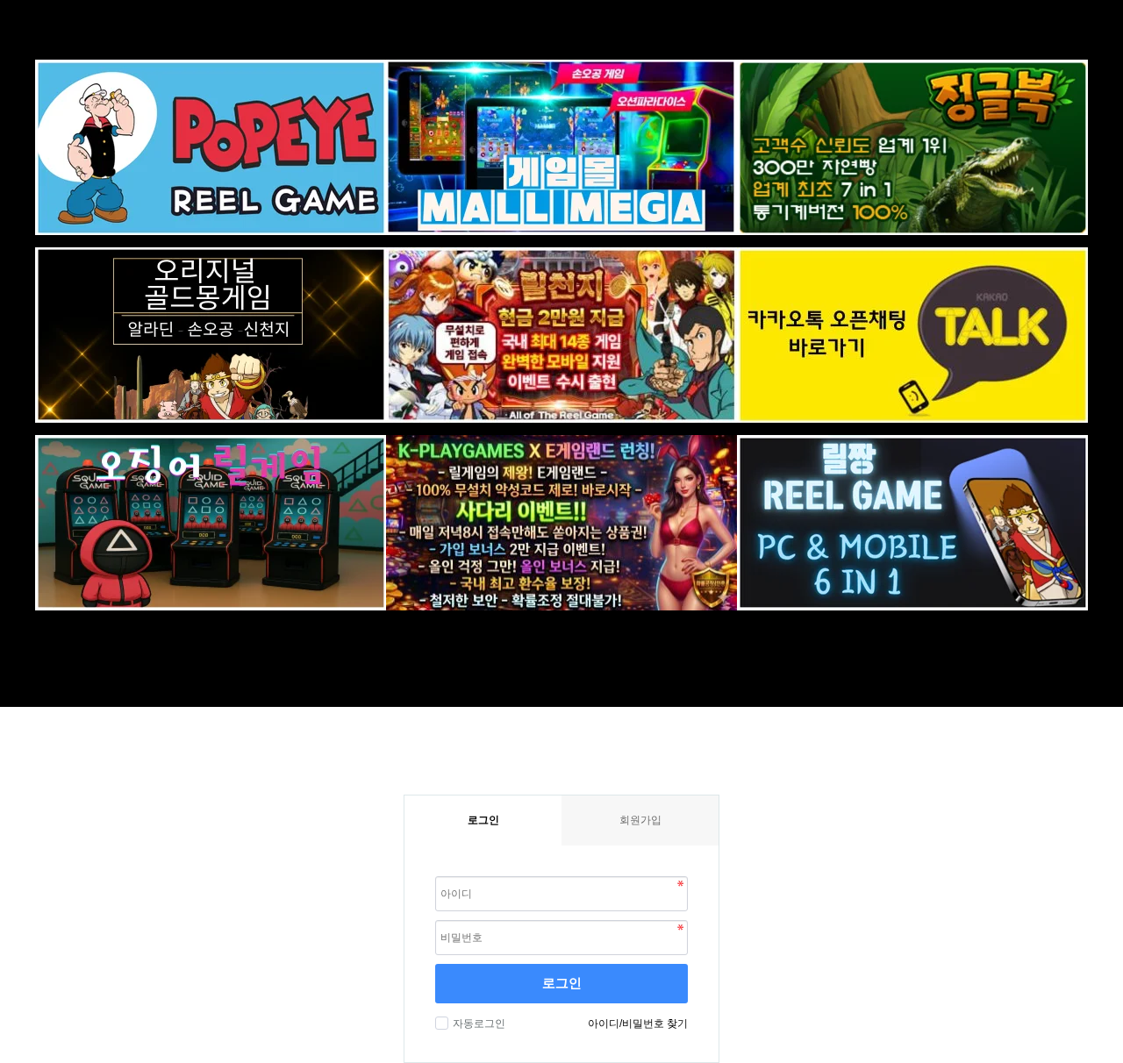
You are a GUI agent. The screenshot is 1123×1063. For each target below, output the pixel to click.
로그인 (562, 982)
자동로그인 (479, 1023)
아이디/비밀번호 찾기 (638, 1023)
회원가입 (640, 820)
